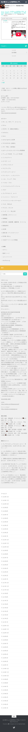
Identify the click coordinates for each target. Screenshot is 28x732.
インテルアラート (7, 157)
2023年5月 (5, 522)
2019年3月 (5, 701)
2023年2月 (5, 532)
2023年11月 (6, 500)
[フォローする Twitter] (26, 46)
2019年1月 (5, 708)
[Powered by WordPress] (8, 723)
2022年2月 (5, 575)
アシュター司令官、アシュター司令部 (12, 154)
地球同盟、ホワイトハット (10, 215)
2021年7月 (5, 600)
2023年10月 (6, 504)
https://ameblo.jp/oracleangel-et (9, 409)
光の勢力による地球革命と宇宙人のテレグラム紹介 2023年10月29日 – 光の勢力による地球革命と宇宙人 (13, 480)
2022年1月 (5, 579)
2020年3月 (5, 658)
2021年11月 (6, 586)
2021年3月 (5, 615)
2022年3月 (5, 572)
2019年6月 (5, 690)
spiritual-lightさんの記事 (9, 139)
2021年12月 (6, 582)
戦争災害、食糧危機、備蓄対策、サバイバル (14, 222)
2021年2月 (5, 618)
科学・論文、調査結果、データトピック (11, 418)
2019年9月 (5, 679)
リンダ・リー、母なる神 (9, 211)
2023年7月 (5, 514)
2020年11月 (6, 629)
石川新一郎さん (7, 236)
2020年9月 (5, 636)
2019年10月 (6, 675)
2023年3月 (5, 529)
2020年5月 (5, 650)
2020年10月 (6, 633)
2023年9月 (5, 507)
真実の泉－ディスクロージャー (11, 232)
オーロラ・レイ (7, 161)
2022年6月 (5, 561)
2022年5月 (5, 565)
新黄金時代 (5, 225)
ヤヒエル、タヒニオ (8, 207)
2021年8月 (5, 597)
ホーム (2, 11)
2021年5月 (5, 607)
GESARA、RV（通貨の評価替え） (11, 129)
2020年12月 (6, 625)
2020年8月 (5, 640)
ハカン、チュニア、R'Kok (9, 179)
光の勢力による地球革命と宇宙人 (11, 2)
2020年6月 (5, 647)
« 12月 (3, 82)
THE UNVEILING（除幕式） (9, 143)
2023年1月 (5, 536)
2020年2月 (5, 661)
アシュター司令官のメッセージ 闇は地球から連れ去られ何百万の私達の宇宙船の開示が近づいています (14, 477)
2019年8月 (5, 683)
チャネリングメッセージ (9, 172)
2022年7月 (5, 557)
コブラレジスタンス (8, 164)
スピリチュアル (7, 168)
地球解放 (5, 218)
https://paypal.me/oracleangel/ (8, 113)
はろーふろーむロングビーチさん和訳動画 (14, 150)
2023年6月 (5, 518)
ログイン (5, 249)
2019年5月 (5, 693)
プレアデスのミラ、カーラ (10, 193)
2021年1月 (5, 622)
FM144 (4, 125)
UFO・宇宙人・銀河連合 (9, 147)
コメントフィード (7, 257)
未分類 (4, 229)
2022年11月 (6, 543)
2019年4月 (5, 697)
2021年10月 (6, 590)
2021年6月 (5, 604)
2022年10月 (6, 547)
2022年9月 (5, 550)
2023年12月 (6, 497)
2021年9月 (5, 593)
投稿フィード (6, 253)
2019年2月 (5, 704)
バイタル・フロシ (7, 182)
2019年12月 (6, 668)
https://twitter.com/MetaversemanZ (10, 404)
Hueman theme (21, 724)
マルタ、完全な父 (7, 204)
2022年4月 (5, 568)
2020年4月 (5, 654)
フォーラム (7, 11)
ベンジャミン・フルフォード (10, 197)
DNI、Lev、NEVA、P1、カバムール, (12, 122)
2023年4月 (5, 525)
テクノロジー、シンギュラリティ (11, 175)
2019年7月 (5, 686)
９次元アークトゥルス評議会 (10, 240)
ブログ (4, 190)
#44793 (24, 18)
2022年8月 (5, 554)
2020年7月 (5, 643)
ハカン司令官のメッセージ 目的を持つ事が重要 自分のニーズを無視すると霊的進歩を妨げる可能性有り (14, 453)
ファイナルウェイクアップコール (11, 186)
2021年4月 (5, 611)
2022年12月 (6, 539)
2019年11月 (6, 672)
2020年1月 (5, 665)
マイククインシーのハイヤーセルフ (12, 200)
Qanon (4, 136)
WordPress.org (6, 260)
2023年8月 (5, 511)
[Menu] (26, 2)
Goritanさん (5, 132)
